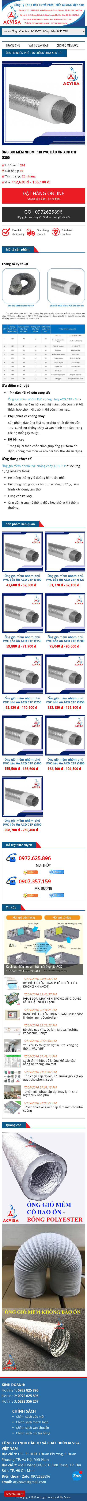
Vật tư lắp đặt (38, 45)
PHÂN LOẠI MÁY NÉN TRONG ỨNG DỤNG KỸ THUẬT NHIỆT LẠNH (52, 1000)
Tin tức (11, 907)
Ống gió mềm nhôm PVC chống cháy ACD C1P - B (42, 399)
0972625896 (14, 1494)
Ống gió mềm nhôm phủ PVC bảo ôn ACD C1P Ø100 (22, 578)
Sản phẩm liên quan (20, 524)
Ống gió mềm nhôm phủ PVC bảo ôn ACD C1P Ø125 (65, 578)
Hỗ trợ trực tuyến (19, 845)
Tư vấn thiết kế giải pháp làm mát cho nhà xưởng (53, 1109)
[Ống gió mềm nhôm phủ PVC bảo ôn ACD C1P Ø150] (22, 613)
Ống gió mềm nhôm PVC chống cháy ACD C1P (34, 466)
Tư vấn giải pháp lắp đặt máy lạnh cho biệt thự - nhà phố (50, 1093)
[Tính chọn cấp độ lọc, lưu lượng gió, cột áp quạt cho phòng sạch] (12, 1082)
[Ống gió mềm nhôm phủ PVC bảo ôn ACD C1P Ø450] (65, 735)
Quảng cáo (13, 1125)
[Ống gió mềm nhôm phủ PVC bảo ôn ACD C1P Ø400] (22, 735)
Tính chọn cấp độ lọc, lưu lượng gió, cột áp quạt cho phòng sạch (53, 1077)
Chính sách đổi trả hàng (33, 1433)
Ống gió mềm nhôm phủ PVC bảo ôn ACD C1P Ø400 (22, 761)
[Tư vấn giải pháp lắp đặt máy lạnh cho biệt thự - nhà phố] (12, 1098)
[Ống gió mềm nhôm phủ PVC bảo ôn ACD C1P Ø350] (65, 674)
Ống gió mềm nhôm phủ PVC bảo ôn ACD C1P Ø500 (22, 822)
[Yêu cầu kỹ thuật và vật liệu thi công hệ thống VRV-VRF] (12, 1051)
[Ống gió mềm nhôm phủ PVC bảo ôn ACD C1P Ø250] (22, 674)
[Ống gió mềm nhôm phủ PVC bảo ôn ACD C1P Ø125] (65, 552)
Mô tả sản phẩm (18, 249)
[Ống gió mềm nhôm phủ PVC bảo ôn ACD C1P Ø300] (43, 144)
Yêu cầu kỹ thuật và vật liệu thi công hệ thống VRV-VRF (50, 1046)
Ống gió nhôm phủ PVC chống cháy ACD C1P (34, 53)
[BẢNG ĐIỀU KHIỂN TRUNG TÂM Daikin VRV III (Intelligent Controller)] (12, 1020)
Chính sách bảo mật (30, 1417)
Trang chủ (13, 45)
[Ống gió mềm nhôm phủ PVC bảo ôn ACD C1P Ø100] (22, 552)
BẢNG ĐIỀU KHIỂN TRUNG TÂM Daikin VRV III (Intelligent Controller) (53, 1015)
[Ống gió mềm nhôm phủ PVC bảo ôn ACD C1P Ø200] (65, 613)
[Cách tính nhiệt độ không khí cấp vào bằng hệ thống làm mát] (12, 1066)
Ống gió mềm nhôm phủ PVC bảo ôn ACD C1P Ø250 (22, 700)
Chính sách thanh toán (32, 1422)
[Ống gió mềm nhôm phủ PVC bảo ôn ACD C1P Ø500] (22, 796)
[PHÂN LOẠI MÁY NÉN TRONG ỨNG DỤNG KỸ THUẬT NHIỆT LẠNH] (12, 1004)
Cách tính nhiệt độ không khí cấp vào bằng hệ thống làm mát (49, 1062)
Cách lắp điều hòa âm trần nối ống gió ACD (34, 967)
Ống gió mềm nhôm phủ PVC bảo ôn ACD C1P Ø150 (22, 639)
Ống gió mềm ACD (68, 45)
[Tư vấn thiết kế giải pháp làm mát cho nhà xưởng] (12, 1113)
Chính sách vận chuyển (32, 1428)
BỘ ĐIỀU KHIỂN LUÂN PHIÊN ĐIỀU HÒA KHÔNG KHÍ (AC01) (50, 984)
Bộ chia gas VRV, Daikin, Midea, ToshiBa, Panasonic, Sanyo (51, 1031)
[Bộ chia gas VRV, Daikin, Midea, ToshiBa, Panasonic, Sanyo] (12, 1035)
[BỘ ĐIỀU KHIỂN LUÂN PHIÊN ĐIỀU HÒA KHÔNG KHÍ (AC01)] (12, 989)
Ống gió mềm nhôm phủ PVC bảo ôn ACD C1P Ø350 (65, 700)
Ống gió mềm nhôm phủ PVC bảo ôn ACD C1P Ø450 (65, 761)
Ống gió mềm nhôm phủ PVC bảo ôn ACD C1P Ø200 (65, 639)
